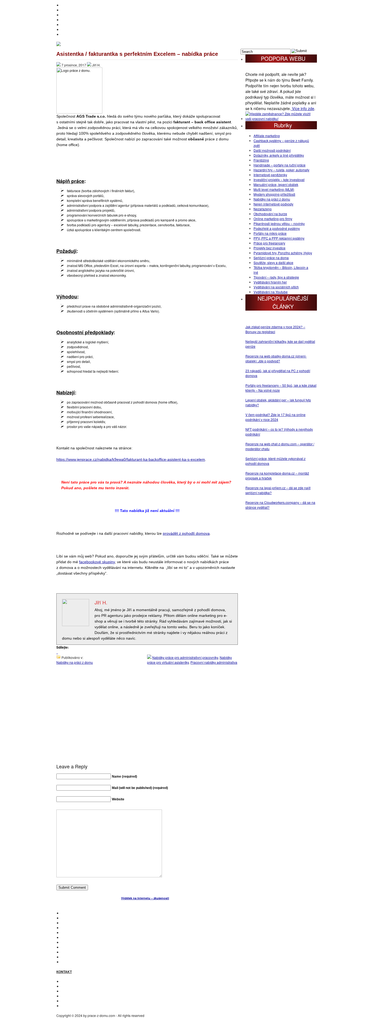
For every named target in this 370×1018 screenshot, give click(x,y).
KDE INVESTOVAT (74, 918)
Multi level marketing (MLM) (274, 189)
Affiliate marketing (267, 135)
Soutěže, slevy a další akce (273, 262)
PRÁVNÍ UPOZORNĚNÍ (78, 1005)
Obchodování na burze (270, 213)
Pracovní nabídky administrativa (213, 662)
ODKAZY (67, 986)
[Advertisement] (147, 719)
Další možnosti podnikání (272, 150)
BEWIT (66, 34)
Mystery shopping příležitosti (274, 194)
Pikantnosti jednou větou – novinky (279, 223)
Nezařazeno (263, 209)
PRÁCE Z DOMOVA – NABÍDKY (84, 29)
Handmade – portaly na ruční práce (280, 165)
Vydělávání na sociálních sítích (276, 287)
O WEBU (67, 961)
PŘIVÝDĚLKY (71, 14)
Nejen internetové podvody (273, 204)
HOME (66, 5)
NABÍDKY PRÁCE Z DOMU (81, 937)
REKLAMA (69, 991)
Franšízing (261, 160)
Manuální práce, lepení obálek (276, 184)
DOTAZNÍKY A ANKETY (78, 24)
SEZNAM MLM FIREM (77, 957)
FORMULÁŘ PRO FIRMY (79, 996)
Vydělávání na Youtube (271, 291)
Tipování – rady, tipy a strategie (276, 277)
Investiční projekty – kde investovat (279, 179)
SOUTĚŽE (68, 952)
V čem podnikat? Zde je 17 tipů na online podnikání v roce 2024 (275, 417)
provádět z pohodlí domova (186, 533)
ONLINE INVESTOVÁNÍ (78, 19)
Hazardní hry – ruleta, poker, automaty (281, 169)
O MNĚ (66, 10)
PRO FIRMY (70, 947)
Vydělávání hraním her (270, 282)
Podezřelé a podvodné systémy (277, 228)
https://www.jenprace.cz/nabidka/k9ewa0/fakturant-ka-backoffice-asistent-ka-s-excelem (130, 459)
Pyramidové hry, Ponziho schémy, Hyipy (283, 252)
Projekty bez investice (269, 248)
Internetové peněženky (270, 174)
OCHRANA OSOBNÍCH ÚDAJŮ (84, 1000)
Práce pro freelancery (269, 243)
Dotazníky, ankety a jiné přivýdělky (279, 155)
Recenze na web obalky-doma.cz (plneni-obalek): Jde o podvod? (276, 358)
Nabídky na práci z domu (74, 662)
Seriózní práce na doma (271, 257)
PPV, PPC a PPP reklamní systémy (279, 238)
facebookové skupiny (97, 562)
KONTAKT (68, 981)
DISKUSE (68, 942)
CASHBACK (70, 922)
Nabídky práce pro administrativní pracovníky (185, 657)
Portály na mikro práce (270, 233)
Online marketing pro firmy (273, 218)
